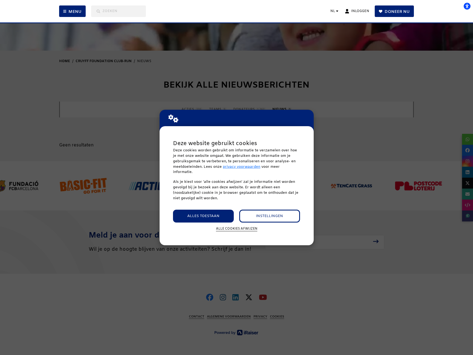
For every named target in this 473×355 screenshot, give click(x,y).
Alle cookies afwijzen (236, 229)
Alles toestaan (203, 216)
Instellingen (269, 216)
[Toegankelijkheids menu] (467, 6)
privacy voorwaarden (241, 166)
